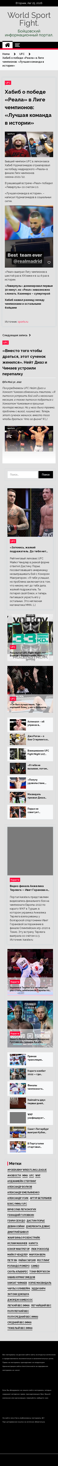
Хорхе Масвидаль (39, 1283)
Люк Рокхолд (40, 1249)
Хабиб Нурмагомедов (21, 1277)
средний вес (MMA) (19, 1322)
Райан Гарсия (27, 1260)
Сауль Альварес (17, 1271)
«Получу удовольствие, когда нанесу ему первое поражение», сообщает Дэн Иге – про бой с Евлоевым (38, 781)
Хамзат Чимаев (17, 1283)
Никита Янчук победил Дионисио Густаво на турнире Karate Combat (29, 1041)
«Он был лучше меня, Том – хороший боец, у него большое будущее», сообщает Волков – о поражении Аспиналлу (29, 706)
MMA (25, 1175)
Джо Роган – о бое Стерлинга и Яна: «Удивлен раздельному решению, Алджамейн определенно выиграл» (38, 738)
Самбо (35, 1266)
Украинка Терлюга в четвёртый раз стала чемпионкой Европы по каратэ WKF (29, 989)
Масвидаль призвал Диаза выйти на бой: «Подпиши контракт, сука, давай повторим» (38, 796)
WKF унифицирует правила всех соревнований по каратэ (38, 1116)
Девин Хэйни (15, 1226)
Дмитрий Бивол (18, 1232)
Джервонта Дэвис (38, 1226)
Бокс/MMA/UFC (17, 1203)
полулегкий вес (18, 1311)
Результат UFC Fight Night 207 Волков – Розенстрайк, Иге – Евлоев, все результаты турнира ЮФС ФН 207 (29, 654)
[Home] (7, 45)
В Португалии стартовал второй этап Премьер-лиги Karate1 (36, 1145)
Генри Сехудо (16, 1220)
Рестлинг (43, 1260)
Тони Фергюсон (39, 1271)
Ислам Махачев (17, 1243)
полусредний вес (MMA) (22, 1317)
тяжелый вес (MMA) (19, 1328)
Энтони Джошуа (18, 1294)
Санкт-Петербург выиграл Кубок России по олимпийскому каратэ (38, 1131)
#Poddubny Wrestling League (27, 1170)
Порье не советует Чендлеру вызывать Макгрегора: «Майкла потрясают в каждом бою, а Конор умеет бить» (36, 811)
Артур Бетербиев (41, 1198)
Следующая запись (14, 335)
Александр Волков (19, 1187)
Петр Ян (12, 1260)
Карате (15, 879)
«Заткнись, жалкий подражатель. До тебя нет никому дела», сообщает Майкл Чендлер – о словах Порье (28, 549)
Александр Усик (18, 1198)
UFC (8, 82)
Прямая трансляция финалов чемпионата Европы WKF (35, 1058)
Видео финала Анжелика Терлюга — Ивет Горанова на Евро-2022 (29, 888)
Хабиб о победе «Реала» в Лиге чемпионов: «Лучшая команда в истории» (28, 107)
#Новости (14, 1175)
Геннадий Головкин (20, 1215)
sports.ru (23, 321)
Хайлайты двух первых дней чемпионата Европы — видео (37, 1102)
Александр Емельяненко (23, 1192)
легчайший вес (41, 1305)
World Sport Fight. (29, 19)
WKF (37, 1175)
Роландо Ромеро (18, 1266)
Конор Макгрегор (18, 1249)
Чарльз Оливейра (18, 1288)
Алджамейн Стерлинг (21, 1181)
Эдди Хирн (38, 1288)
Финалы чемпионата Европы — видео (37, 1087)
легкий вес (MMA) (18, 1305)
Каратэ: (33, 1243)
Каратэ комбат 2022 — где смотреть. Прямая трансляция (37, 1073)
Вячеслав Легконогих (21, 1209)
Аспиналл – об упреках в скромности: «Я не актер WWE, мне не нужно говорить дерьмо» (37, 723)
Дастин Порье (36, 1220)
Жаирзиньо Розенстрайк (23, 1237)
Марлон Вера (37, 1254)
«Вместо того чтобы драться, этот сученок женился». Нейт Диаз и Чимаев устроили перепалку (24, 362)
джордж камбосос (20, 1300)
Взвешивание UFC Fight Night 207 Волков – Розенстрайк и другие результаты (38, 752)
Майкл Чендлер (17, 1254)
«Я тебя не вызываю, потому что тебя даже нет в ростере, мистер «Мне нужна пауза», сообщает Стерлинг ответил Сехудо (38, 767)
